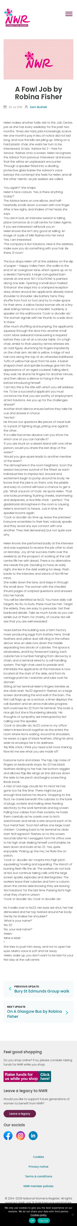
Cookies (38, 1157)
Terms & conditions (38, 1176)
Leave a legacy (19, 1114)
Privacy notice (38, 1167)
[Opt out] (72, 1214)
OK (32, 1220)
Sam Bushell (38, 107)
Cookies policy (38, 1215)
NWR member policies (38, 1186)
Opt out (43, 1220)
